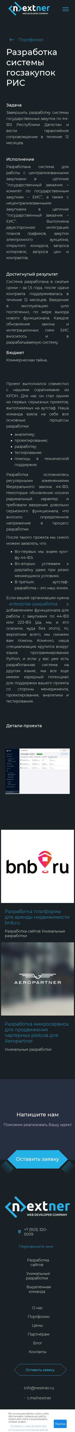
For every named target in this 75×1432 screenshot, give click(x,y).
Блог (37, 1343)
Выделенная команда (38, 1289)
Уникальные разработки (38, 1275)
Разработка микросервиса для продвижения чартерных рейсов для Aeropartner (37, 1032)
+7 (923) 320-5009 (35, 1232)
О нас (37, 1308)
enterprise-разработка (33, 603)
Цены (37, 1325)
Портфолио (30, 39)
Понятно (60, 1424)
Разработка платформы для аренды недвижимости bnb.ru (37, 917)
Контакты (37, 1352)
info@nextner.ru (39, 1388)
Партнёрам (38, 1334)
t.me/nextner (39, 1398)
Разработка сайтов (38, 1262)
